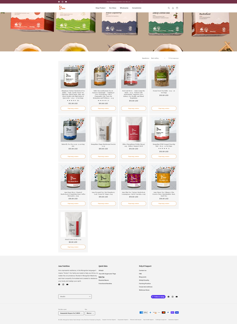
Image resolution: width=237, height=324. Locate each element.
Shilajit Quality (144, 280)
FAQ (140, 273)
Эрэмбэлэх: (145, 58)
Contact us (142, 270)
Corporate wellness (145, 287)
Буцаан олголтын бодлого (109, 319)
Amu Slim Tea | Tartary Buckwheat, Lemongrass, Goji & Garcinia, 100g (133, 193)
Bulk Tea (101, 277)
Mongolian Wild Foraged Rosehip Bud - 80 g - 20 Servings (164, 145)
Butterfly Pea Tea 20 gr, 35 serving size (73, 145)
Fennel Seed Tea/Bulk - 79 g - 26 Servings (164, 92)
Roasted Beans (104, 280)
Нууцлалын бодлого (123, 319)
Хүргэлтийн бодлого (148, 319)
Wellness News (144, 290)
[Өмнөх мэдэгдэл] (95, 2)
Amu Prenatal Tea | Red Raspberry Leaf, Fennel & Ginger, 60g (103, 193)
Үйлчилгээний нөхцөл (135, 319)
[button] (169, 8)
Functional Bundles (105, 283)
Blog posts (142, 277)
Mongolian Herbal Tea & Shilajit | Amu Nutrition (76, 319)
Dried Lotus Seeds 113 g (73, 239)
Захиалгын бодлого (173, 319)
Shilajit (101, 270)
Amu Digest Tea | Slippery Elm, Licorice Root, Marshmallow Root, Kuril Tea (163, 194)
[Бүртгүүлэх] (89, 296)
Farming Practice (145, 283)
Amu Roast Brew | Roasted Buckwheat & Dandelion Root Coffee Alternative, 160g (73, 194)
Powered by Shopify (95, 319)
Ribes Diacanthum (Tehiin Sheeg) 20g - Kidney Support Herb (134, 145)
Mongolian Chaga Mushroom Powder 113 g (103, 145)
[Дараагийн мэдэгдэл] (142, 2)
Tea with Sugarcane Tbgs (107, 273)
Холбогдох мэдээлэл (161, 319)
